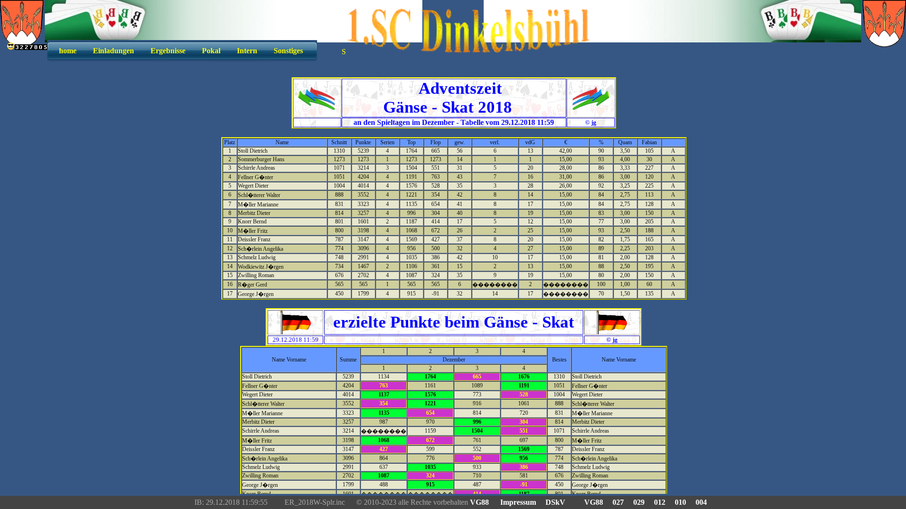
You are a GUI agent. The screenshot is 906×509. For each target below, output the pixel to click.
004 (701, 502)
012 (659, 502)
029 (639, 502)
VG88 (480, 502)
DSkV (555, 502)
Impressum (518, 502)
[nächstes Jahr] (590, 107)
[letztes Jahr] (317, 107)
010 (680, 502)
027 (618, 502)
